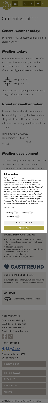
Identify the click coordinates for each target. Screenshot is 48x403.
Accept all (24, 228)
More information (10, 207)
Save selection (24, 223)
